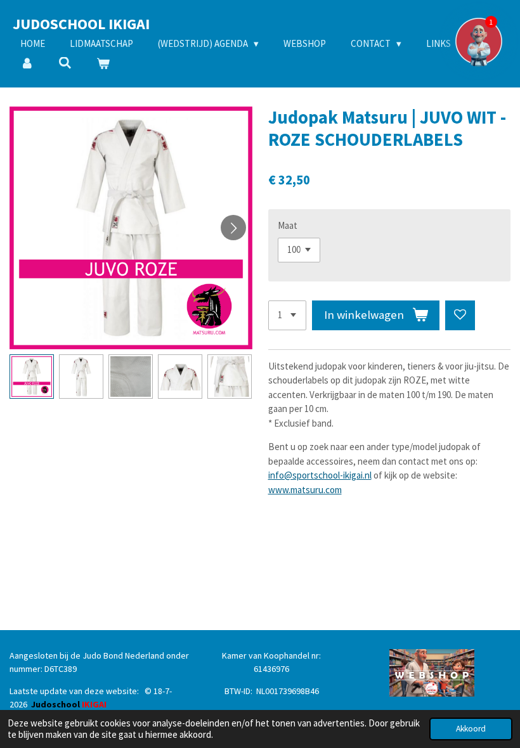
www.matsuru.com (305, 490)
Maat (287, 225)
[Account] (27, 64)
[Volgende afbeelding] (233, 227)
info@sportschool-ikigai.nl (320, 475)
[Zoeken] (65, 63)
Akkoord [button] (471, 728)
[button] (32, 376)
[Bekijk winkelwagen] (103, 64)
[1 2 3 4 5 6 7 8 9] (287, 315)
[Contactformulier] (478, 41)
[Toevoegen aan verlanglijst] (460, 315)
